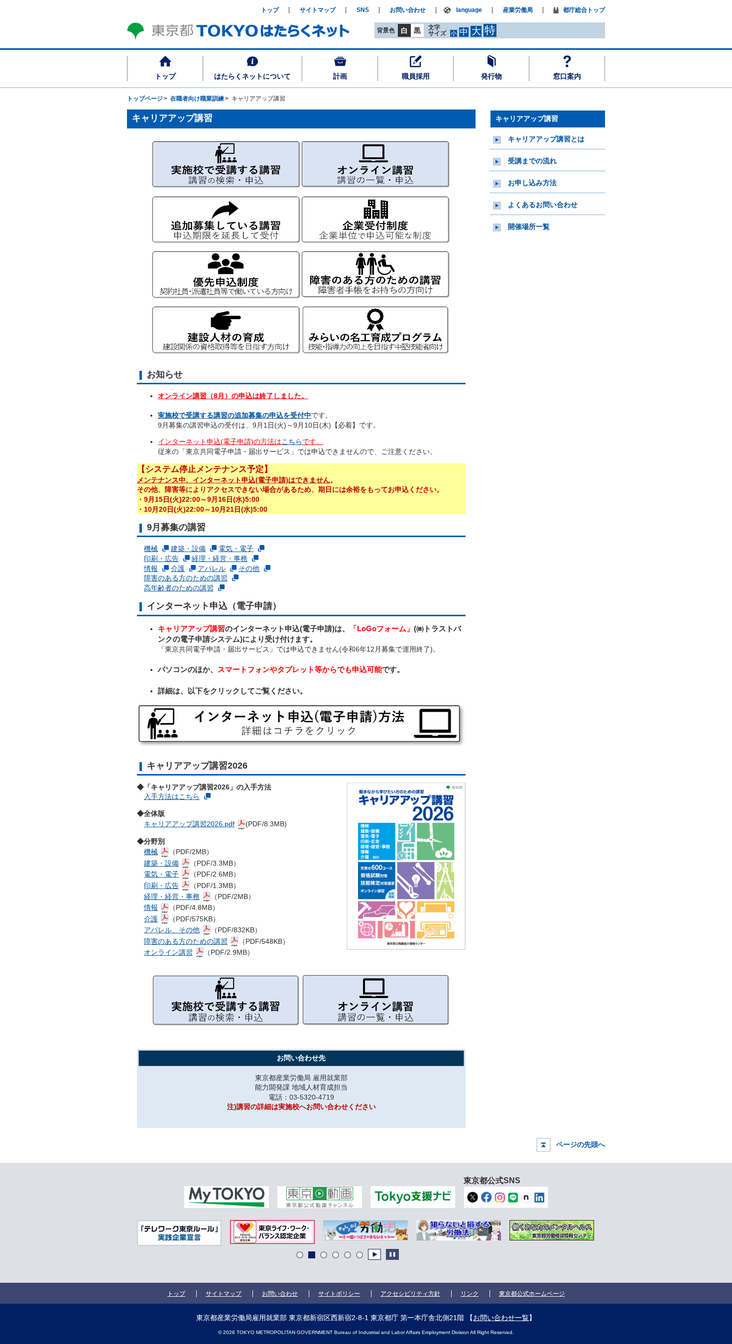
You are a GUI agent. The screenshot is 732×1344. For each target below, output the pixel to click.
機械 (151, 549)
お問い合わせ (408, 10)
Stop (392, 1254)
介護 (178, 568)
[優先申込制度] (226, 301)
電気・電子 (236, 549)
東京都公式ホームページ (532, 1293)
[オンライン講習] (376, 191)
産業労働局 (518, 10)
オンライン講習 (168, 952)
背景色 (386, 30)
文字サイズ (437, 30)
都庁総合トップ (584, 10)
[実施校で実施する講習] (226, 191)
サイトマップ (318, 10)
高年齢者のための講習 (179, 588)
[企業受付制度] (376, 246)
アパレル (212, 568)
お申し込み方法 (532, 183)
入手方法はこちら (172, 796)
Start (374, 1254)
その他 (249, 568)
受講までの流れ (532, 161)
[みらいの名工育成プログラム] (376, 356)
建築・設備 (188, 549)
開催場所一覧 (529, 226)
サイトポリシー (339, 1293)
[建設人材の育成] (226, 356)
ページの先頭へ (580, 1144)
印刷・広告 (161, 558)
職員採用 (416, 76)
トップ (165, 76)
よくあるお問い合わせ (543, 205)
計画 (340, 76)
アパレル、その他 (172, 930)
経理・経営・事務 (219, 558)
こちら (291, 442)
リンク (470, 1293)
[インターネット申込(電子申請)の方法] (301, 726)
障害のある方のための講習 (186, 578)
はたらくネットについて (252, 76)
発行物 (491, 76)
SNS (363, 10)
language (469, 10)
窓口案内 (567, 76)
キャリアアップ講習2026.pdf (189, 824)
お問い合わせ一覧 (501, 1318)
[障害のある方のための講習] (376, 301)
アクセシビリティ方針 (410, 1293)
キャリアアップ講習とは (546, 139)
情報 (151, 568)
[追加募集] (226, 246)
